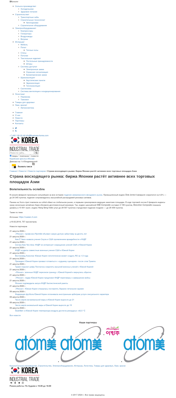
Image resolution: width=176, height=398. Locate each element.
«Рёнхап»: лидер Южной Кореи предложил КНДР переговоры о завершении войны (52, 277)
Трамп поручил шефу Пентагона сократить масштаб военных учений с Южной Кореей (54, 266)
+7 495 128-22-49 (17, 135)
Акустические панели (35, 80)
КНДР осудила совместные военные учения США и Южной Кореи (44, 250)
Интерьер (19, 41)
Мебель (24, 44)
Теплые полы (32, 50)
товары (14, 155)
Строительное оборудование (34, 25)
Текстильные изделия (30, 58)
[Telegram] (19, 382)
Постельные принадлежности (39, 61)
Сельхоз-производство (25, 6)
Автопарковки (32, 22)
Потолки (24, 55)
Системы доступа (28, 66)
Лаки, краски (20, 105)
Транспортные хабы (30, 17)
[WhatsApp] (22, 382)
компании (24, 155)
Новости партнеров (37, 171)
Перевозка (25, 96)
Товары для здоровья (25, 102)
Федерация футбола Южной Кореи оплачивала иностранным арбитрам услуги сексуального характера (62, 294)
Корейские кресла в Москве (22, 158)
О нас (17, 115)
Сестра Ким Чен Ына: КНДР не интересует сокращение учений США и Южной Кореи (53, 244)
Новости (19, 117)
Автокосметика (27, 107)
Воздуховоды (26, 36)
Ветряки (24, 39)
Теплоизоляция (33, 85)
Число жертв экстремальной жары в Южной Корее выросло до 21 (44, 299)
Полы (23, 47)
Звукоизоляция (33, 83)
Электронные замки (35, 69)
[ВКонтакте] (11, 382)
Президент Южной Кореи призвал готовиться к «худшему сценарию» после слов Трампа (55, 261)
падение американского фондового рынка (83, 194)
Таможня (25, 99)
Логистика (19, 94)
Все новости (15, 315)
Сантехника (26, 88)
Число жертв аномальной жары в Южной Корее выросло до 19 (43, 305)
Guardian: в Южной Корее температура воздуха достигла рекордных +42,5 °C (50, 310)
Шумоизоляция (27, 77)
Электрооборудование (25, 28)
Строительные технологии (32, 19)
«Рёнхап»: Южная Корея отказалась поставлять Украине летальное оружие (49, 288)
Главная (19, 112)
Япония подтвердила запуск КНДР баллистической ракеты (41, 283)
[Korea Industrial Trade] (24, 143)
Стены (23, 52)
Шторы (29, 63)
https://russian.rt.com (28, 217)
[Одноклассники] (15, 382)
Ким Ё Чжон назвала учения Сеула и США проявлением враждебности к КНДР (50, 239)
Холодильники (27, 8)
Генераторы (26, 33)
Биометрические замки (36, 74)
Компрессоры (27, 30)
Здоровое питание (29, 11)
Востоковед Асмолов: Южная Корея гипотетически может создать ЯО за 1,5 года (51, 255)
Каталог (13, 365)
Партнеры (19, 120)
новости (34, 155)
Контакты (19, 123)
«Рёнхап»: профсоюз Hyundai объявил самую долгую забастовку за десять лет (51, 233)
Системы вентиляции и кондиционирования (40, 91)
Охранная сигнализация (37, 72)
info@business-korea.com (37, 135)
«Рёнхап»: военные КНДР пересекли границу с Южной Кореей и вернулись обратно (53, 272)
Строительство (21, 14)
